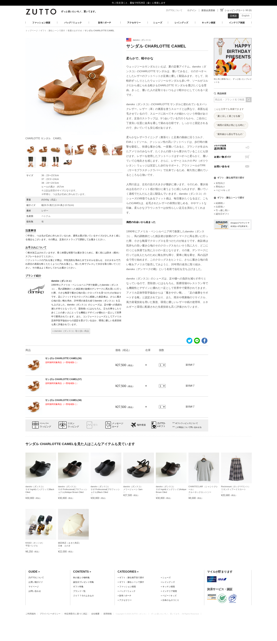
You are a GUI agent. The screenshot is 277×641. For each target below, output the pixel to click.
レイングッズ (181, 22)
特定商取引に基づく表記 (75, 614)
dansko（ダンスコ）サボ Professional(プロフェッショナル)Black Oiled (105, 489)
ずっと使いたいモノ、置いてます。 (79, 11)
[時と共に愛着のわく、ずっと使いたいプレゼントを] (233, 37)
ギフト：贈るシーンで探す (52, 30)
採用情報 (107, 614)
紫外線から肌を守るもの (229, 134)
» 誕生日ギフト (221, 214)
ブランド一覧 (79, 591)
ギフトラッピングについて (186, 423)
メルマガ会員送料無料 (233, 147)
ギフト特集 (78, 586)
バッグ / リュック (73, 22)
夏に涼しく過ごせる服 (228, 116)
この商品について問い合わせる (188, 427)
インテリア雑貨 (237, 22)
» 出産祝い (219, 206)
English (245, 15)
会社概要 (95, 614)
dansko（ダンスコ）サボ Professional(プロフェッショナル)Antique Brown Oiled (72, 489)
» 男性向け (219, 186)
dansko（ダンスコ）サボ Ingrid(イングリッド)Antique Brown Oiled (171, 489)
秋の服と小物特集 (81, 577)
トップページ (31, 30)
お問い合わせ (233, 166)
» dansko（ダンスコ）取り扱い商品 (70, 331)
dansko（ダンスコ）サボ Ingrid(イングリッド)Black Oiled (39, 489)
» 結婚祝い (219, 203)
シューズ (157, 22)
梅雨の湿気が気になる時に (231, 125)
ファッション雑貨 (41, 22)
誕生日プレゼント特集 (83, 582)
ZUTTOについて (174, 10)
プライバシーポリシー (50, 614)
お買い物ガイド (233, 157)
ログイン (191, 10)
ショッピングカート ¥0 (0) (238, 10)
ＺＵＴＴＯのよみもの (83, 595)
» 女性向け (219, 183)
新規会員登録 (208, 10)
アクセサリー (134, 22)
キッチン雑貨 (208, 22)
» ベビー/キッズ (222, 190)
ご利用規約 (30, 614)
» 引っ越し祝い (221, 210)
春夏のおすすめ (75, 30)
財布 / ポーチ (104, 22)
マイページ (33, 586)
